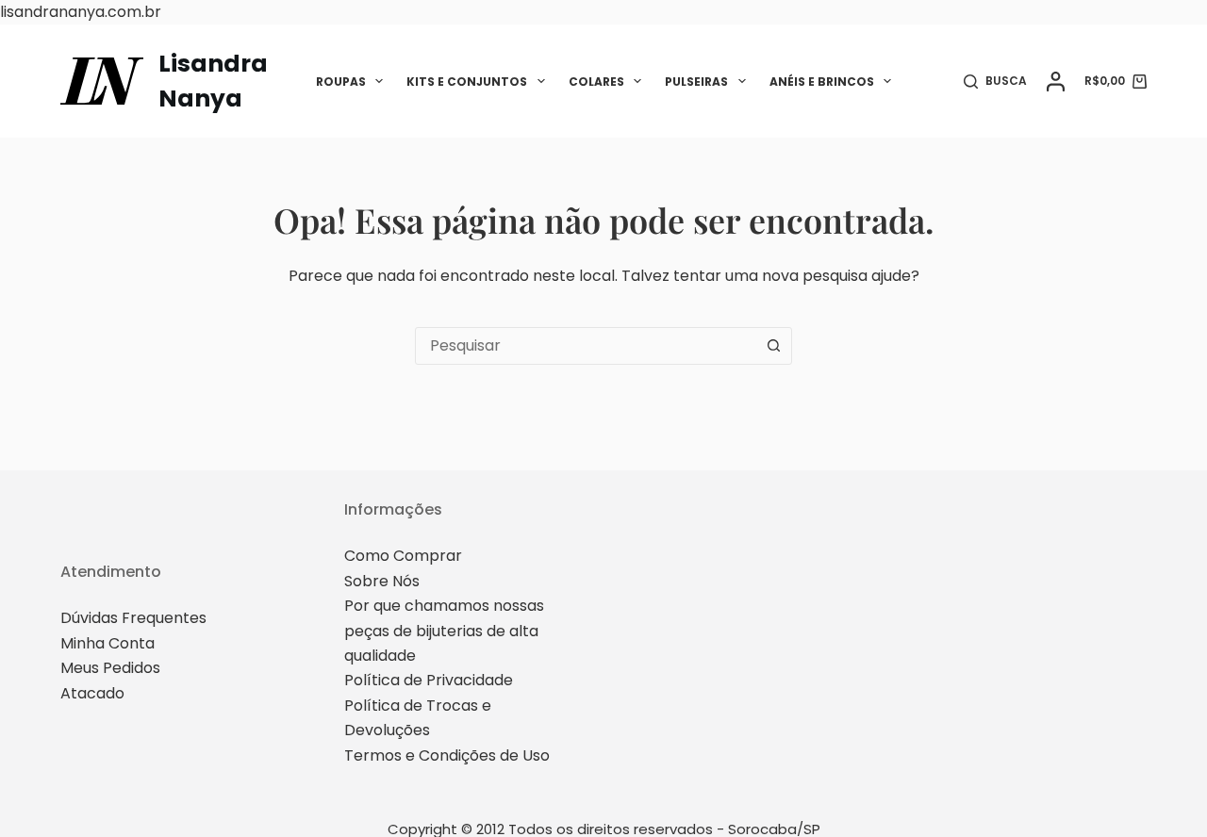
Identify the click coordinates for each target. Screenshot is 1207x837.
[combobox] (585, 346)
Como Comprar (403, 555)
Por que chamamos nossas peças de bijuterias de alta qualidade (444, 630)
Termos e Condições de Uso (447, 755)
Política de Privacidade (428, 680)
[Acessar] (1056, 81)
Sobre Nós (382, 581)
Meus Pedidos (110, 668)
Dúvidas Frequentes (133, 618)
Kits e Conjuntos (466, 82)
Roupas (341, 82)
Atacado (92, 693)
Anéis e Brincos (821, 82)
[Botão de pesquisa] (773, 346)
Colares (596, 82)
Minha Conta (107, 643)
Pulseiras (696, 82)
